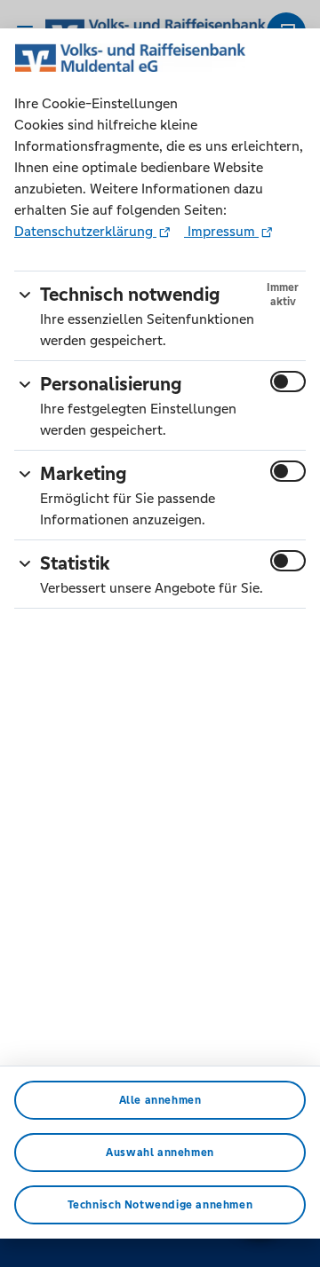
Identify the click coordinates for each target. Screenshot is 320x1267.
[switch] (288, 381)
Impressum (221, 231)
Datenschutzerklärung (85, 231)
